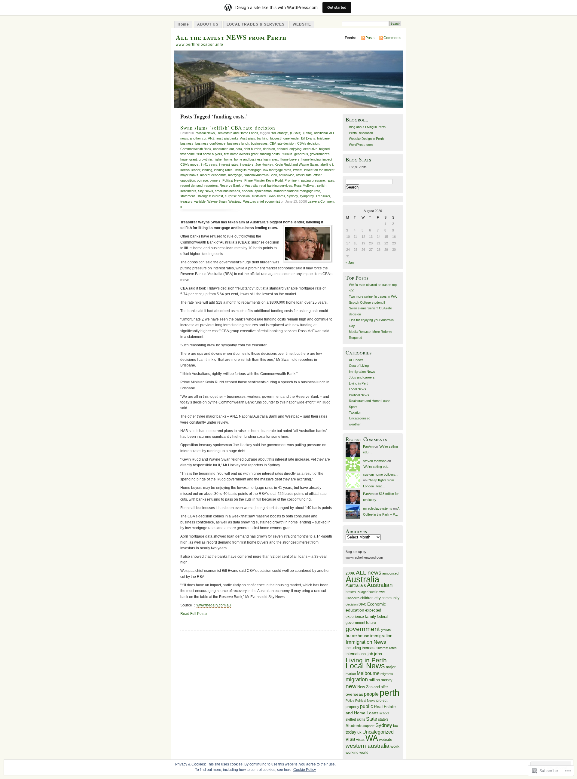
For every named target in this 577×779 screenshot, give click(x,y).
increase (369, 648)
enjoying (295, 149)
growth (386, 630)
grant (193, 159)
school (384, 713)
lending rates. (224, 170)
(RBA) (307, 133)
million (374, 680)
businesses (259, 143)
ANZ (211, 138)
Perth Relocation (361, 133)
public (366, 706)
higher (218, 159)
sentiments (188, 191)
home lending (311, 159)
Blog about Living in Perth (367, 127)
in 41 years (209, 164)
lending (207, 170)
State (371, 719)
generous (301, 154)
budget (363, 592)
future (371, 622)
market (351, 674)
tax (395, 726)
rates (330, 180)
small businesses (227, 191)
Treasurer (323, 196)
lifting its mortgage (248, 170)
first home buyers (209, 154)
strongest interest (210, 196)
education (355, 610)
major (390, 667)
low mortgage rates (277, 170)
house (363, 635)
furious (287, 154)
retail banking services (275, 185)
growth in (205, 159)
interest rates (228, 164)
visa (350, 739)
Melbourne (368, 673)
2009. (350, 573)
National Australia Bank (260, 175)
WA (371, 738)
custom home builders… (380, 474)
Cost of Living (359, 365)
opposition (187, 180)
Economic (376, 604)
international (356, 654)
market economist (213, 175)
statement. (188, 196)
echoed (282, 149)
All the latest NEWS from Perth (231, 37)
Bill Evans (308, 138)
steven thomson (374, 461)
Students (354, 725)
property (352, 707)
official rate (304, 175)
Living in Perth (359, 383)
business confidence (210, 143)
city (377, 597)
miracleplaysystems (377, 508)
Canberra (352, 598)
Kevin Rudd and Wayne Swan (296, 164)
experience (355, 617)
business (187, 143)
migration (357, 679)
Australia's (247, 138)
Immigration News (362, 371)
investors (247, 164)
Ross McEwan (304, 185)
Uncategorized (359, 418)
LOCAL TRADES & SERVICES (256, 24)
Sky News (205, 191)
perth (389, 693)
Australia (362, 579)
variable (200, 201)
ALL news (356, 360)
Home (183, 24)
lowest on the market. (319, 170)
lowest (297, 170)
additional (321, 133)
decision (269, 149)
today (351, 732)
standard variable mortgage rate (296, 191)
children (367, 598)
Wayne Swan (217, 201)
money (386, 680)
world (363, 752)
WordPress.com (361, 144)
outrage (202, 180)
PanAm (368, 446)
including (353, 648)
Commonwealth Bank (195, 149)
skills (361, 719)
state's (383, 719)
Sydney (292, 196)
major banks (189, 175)
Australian (380, 585)
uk (359, 732)
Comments (392, 38)
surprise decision (237, 196)
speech (247, 191)
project (381, 700)
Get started (337, 7)
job (370, 653)
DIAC (362, 604)
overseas (354, 694)
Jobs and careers (362, 377)
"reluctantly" (279, 133)
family (370, 616)
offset (317, 175)
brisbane (323, 138)
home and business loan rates (256, 159)
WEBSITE (302, 24)
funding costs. (270, 154)
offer (384, 687)
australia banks (227, 138)
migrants (386, 674)
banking (262, 138)
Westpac (234, 201)
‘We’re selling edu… (377, 466)
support (368, 726)
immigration (381, 635)
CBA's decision (308, 143)
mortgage (235, 175)
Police (350, 700)
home (228, 159)
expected (373, 610)
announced (390, 573)
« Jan (350, 262)
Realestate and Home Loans (237, 133)
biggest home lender (284, 138)
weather (355, 424)
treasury (186, 201)
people (371, 694)
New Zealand (368, 687)
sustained (259, 196)
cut (231, 149)
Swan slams (276, 196)
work (394, 746)
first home (187, 154)
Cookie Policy (304, 770)
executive (310, 149)
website (385, 739)
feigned (324, 149)
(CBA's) (295, 133)
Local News (357, 389)
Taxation (355, 412)
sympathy (307, 196)
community (390, 598)
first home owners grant (241, 154)
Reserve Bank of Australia (239, 185)
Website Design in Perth (366, 138)
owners (215, 180)
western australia (367, 746)
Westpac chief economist (261, 201)
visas (360, 740)
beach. (351, 592)
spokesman (263, 191)
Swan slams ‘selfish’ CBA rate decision (227, 127)
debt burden (252, 149)
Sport (353, 407)
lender (195, 170)
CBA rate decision (282, 143)
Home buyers (290, 159)
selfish (321, 185)
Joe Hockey (264, 164)
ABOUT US (207, 24)
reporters (211, 185)
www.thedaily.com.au (214, 605)
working (352, 752)
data (239, 149)
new (351, 686)
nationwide (286, 175)
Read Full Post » (193, 614)
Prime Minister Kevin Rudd (263, 180)
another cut (198, 138)
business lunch (238, 143)
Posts (369, 38)
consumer (220, 149)
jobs (378, 654)
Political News (205, 133)
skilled (351, 719)
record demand (191, 185)
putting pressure (313, 180)
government (363, 628)
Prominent (292, 180)
